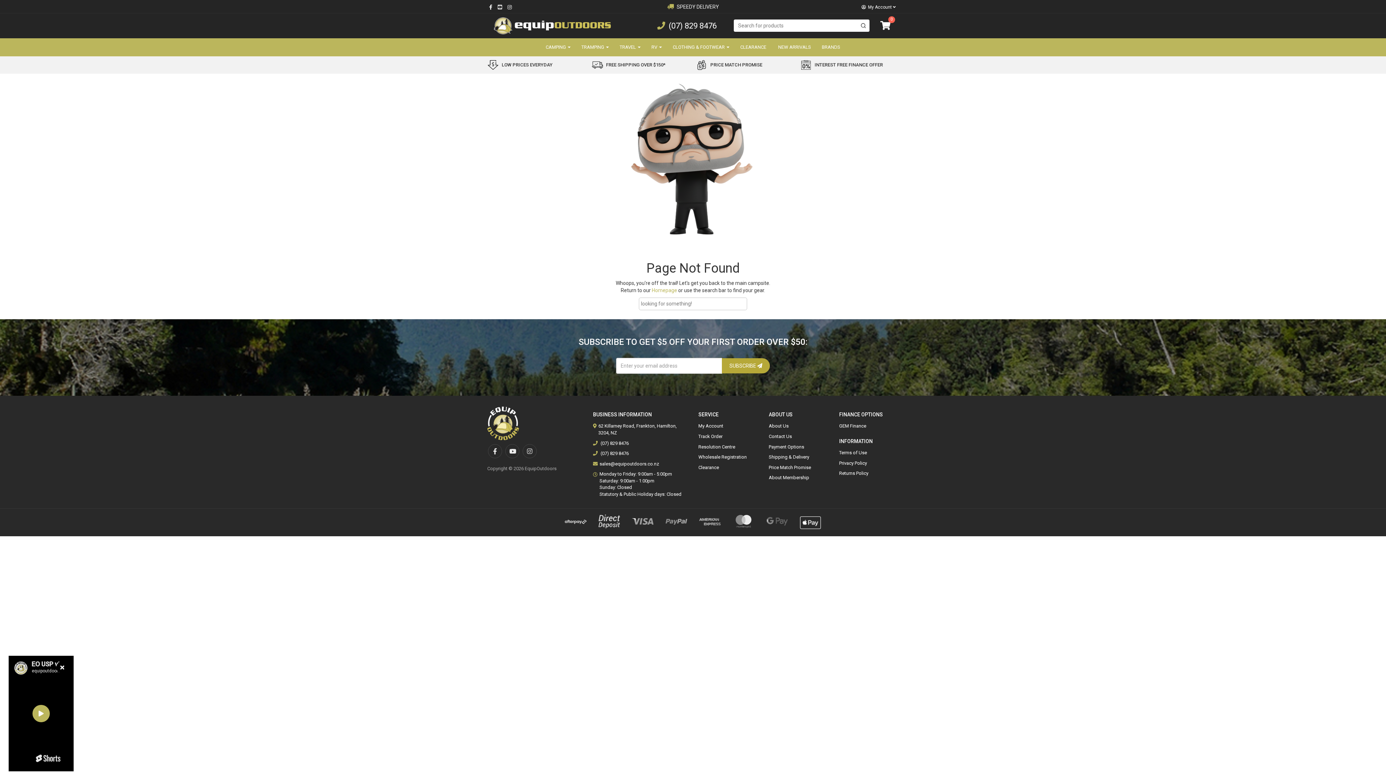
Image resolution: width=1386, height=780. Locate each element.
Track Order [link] (710, 436)
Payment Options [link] (786, 447)
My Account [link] (710, 426)
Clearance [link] (708, 467)
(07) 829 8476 (693, 25)
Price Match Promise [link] (790, 467)
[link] (490, 7)
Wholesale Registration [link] (722, 457)
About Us (781, 414)
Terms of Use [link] (853, 452)
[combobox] (801, 26)
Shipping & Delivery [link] (789, 457)
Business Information (622, 414)
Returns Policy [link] (853, 473)
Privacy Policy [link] (853, 463)
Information (856, 441)
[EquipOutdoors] (552, 25)
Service (708, 414)
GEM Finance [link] (852, 426)
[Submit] (863, 26)
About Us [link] (779, 426)
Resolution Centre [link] (716, 447)
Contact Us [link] (780, 436)
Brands (831, 47)
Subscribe (743, 366)
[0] (885, 26)
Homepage (664, 290)
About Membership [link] (789, 477)
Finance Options (861, 414)
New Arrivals (794, 47)
